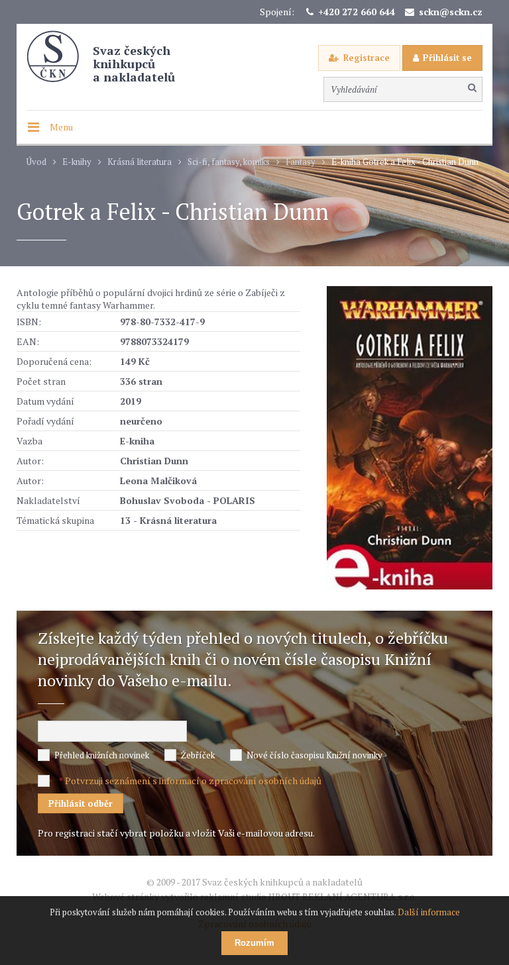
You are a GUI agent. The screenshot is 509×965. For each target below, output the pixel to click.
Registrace (366, 58)
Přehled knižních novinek (101, 755)
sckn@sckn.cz (450, 11)
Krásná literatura (139, 162)
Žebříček (198, 755)
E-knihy (76, 162)
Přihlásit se (447, 58)
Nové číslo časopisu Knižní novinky (314, 755)
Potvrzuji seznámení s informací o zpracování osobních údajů (193, 780)
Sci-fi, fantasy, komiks (229, 162)
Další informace (429, 912)
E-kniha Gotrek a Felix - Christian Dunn (405, 162)
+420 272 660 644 (356, 11)
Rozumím (254, 943)
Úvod (36, 162)
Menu (61, 127)
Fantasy (300, 162)
